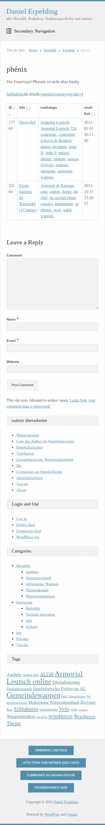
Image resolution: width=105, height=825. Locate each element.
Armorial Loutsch (55, 122)
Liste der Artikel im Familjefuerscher (45, 440)
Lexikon (69, 49)
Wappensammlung (40, 595)
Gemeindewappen (33, 695)
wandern (83, 709)
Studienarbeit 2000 (50, 787)
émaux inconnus (54, 146)
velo (29, 620)
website (32, 626)
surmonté (48, 170)
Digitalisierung (66, 682)
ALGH (47, 674)
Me (18, 465)
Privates (22, 638)
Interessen (24, 602)
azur (44, 191)
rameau (59, 158)
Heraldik (50, 49)
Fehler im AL (73, 688)
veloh (73, 709)
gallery (76, 94)
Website (13, 362)
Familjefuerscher (29, 447)
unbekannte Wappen (42, 583)
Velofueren (25, 453)
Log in (21, 518)
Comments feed (28, 530)
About (21, 489)
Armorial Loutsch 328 (58, 128)
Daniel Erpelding (32, 11)
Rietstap (88, 702)
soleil (67, 209)
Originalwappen (38, 577)
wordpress (60, 716)
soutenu (61, 164)
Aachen (14, 674)
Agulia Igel (30, 674)
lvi (88, 696)
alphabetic (16, 94)
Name (13, 319)
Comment (14, 255)
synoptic (45, 94)
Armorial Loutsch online (45, 677)
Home (33, 49)
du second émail (62, 197)
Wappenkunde (27, 434)
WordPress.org (28, 536)
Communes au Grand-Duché (39, 471)
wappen (47, 177)
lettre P (51, 152)
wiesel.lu (41, 717)
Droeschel (27, 122)
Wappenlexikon (21, 716)
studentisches (48, 709)
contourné (49, 134)
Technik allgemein (40, 614)
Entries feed (25, 524)
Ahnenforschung (29, 477)
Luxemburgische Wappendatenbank (45, 459)
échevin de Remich (56, 140)
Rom (10, 709)
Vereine (22, 483)
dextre (67, 191)
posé (57, 209)
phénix (63, 152)
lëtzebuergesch (17, 702)
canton (54, 191)
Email (13, 341)
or (76, 203)
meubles (32, 571)
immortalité (64, 203)
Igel (64, 696)
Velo (64, 708)
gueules (47, 203)
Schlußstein (26, 708)
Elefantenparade (19, 688)
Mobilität (33, 608)
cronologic (61, 94)
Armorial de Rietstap (57, 185)
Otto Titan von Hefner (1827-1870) (51, 763)
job (18, 632)
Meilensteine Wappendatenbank (54, 702)
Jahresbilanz (77, 696)
